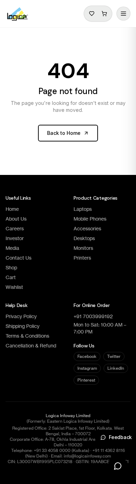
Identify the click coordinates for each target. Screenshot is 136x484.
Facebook (87, 356)
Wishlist (14, 287)
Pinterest (86, 380)
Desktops (84, 238)
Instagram (87, 368)
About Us (16, 219)
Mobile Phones (90, 219)
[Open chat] (118, 466)
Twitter (114, 356)
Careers (15, 228)
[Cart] (104, 13)
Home (12, 209)
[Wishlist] (91, 13)
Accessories (87, 228)
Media (12, 248)
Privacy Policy (21, 316)
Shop (11, 267)
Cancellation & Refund (31, 345)
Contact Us (18, 258)
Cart (11, 277)
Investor (15, 238)
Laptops (83, 209)
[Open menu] (123, 14)
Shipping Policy (22, 326)
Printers (82, 258)
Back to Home (64, 133)
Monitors (83, 248)
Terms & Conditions (27, 336)
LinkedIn (115, 368)
